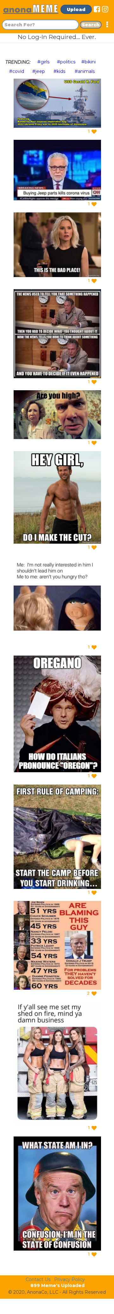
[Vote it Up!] (94, 131)
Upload (76, 9)
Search (90, 25)
